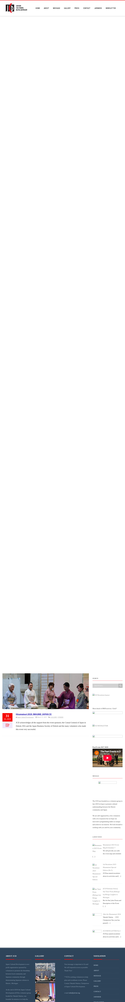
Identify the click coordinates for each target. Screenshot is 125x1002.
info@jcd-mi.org (74, 993)
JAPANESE (98, 8)
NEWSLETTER (111, 8)
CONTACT (86, 8)
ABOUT (46, 8)
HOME (38, 8)
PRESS (76, 8)
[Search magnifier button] (120, 686)
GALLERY (67, 8)
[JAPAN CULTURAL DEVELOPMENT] (16, 15)
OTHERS (60, 717)
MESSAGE (56, 8)
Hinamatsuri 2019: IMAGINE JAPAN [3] (33, 714)
